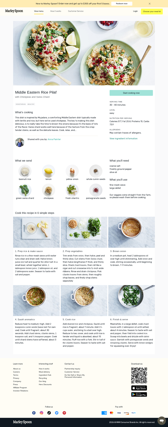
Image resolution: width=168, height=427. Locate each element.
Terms (15, 375)
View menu (38, 11)
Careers (16, 372)
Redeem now (121, 3)
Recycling (43, 378)
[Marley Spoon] (22, 422)
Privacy (16, 378)
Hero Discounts (45, 384)
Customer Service (75, 11)
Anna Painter (54, 139)
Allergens (115, 130)
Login (135, 11)
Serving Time (116, 102)
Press (15, 384)
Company (17, 381)
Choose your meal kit (152, 11)
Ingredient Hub (45, 375)
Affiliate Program (20, 388)
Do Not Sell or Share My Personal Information (75, 376)
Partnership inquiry (72, 369)
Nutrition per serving (121, 118)
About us (16, 369)
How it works (55, 11)
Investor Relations (20, 391)
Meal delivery (44, 372)
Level (112, 110)
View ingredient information (124, 138)
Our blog (42, 381)
